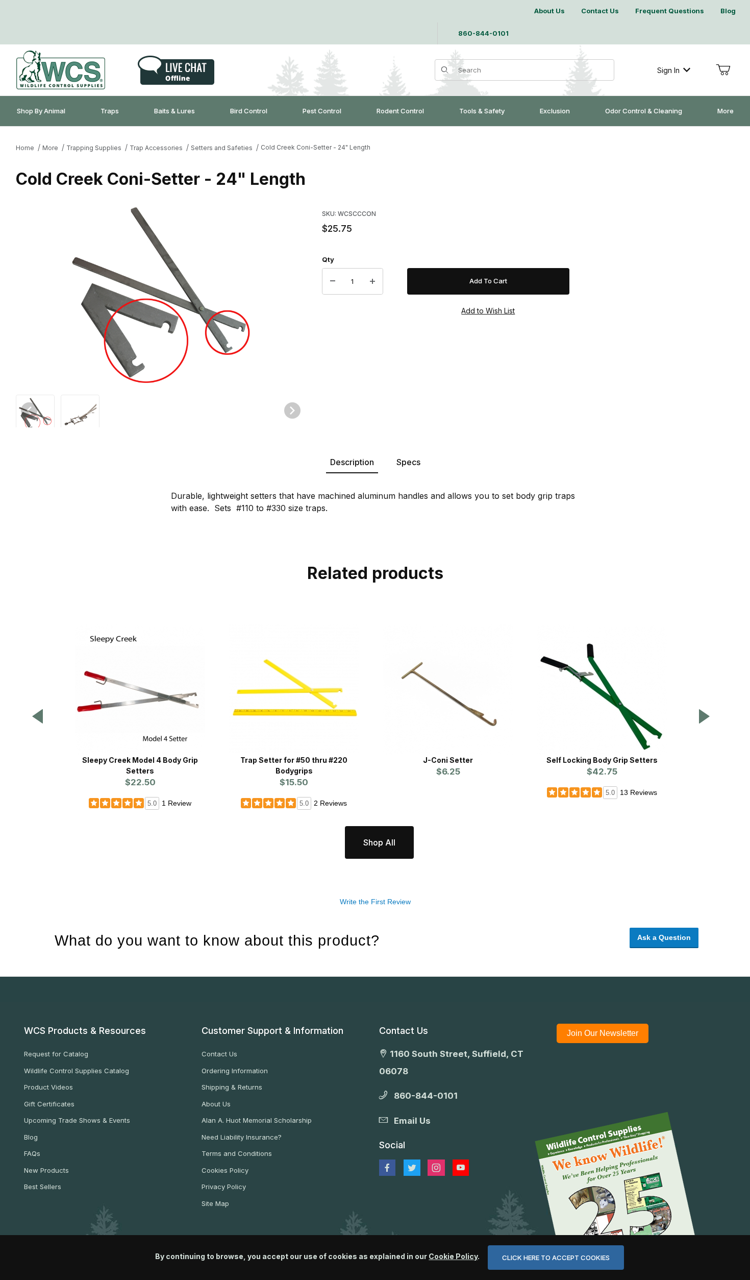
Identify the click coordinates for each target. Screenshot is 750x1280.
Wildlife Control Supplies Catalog (76, 1071)
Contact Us (219, 1054)
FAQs (32, 1153)
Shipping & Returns (232, 1087)
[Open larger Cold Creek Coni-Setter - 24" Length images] (161, 295)
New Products (46, 1170)
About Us (216, 1104)
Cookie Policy (453, 1256)
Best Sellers (42, 1186)
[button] (35, 412)
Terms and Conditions (237, 1153)
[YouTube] (461, 1168)
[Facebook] (387, 1168)
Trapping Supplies (93, 148)
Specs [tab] (408, 462)
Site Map (215, 1203)
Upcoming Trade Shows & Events (77, 1120)
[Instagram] (436, 1168)
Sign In (668, 70)
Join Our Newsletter (602, 1033)
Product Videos (48, 1087)
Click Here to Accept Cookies (556, 1257)
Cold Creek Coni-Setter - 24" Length (315, 147)
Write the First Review (375, 902)
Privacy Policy (224, 1186)
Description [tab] (352, 462)
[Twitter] (412, 1168)
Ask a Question (664, 937)
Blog (31, 1137)
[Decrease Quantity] (332, 281)
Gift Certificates (49, 1104)
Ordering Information (235, 1071)
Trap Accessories (156, 148)
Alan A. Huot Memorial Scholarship (257, 1120)
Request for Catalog (56, 1054)
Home (25, 148)
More (50, 148)
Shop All (379, 842)
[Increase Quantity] (372, 281)
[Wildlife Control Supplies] (60, 70)
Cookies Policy (225, 1170)
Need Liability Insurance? (242, 1137)
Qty (328, 259)
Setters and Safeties (222, 148)
